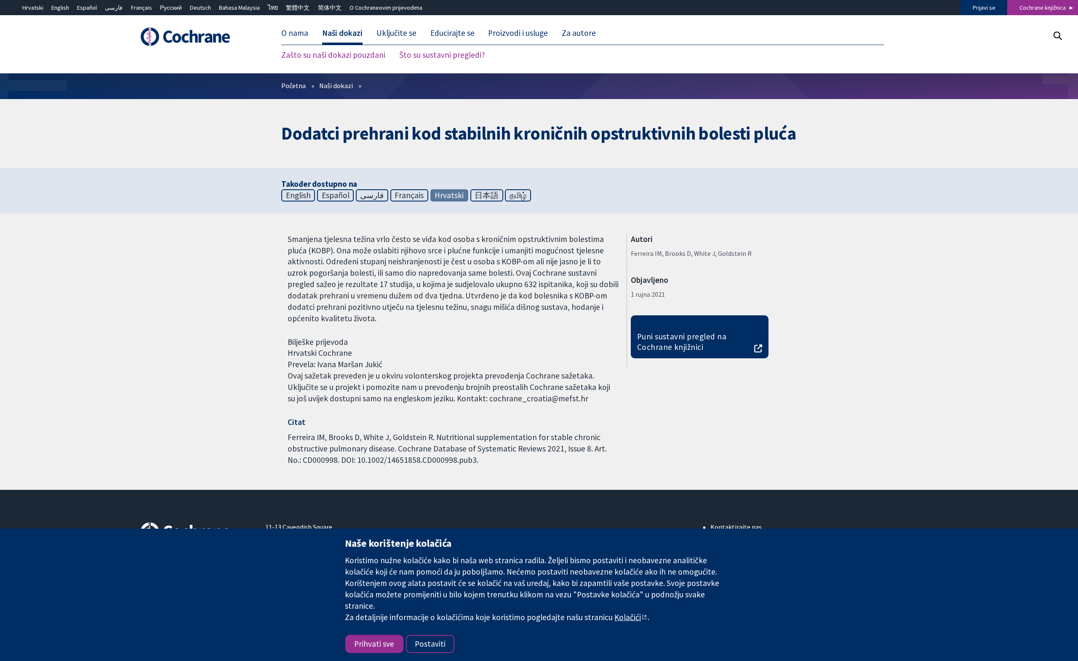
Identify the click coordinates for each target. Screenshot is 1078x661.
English (60, 7)
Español (87, 7)
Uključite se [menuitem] (396, 33)
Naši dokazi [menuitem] (342, 33)
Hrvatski (32, 7)
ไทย (273, 7)
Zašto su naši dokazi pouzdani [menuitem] (333, 55)
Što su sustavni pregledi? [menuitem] (442, 55)
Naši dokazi (336, 85)
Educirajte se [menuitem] (452, 33)
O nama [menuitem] (294, 33)
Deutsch (200, 7)
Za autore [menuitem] (579, 33)
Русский (171, 7)
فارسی (114, 7)
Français (141, 7)
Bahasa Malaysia (239, 7)
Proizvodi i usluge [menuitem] (518, 33)
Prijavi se (984, 7)
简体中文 (330, 7)
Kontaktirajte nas (736, 527)
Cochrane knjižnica (1042, 7)
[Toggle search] (1058, 36)
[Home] (197, 36)
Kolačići (627, 617)
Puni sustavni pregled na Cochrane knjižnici (682, 341)
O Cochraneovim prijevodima (386, 7)
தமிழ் (518, 195)
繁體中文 (298, 7)
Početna (293, 85)
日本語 (487, 195)
